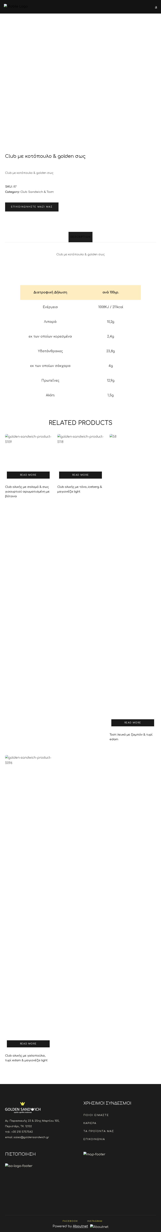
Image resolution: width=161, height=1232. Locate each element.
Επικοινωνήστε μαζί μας (32, 207)
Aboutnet (80, 1226)
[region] (80, 341)
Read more (28, 475)
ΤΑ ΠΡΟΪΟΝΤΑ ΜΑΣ (98, 1131)
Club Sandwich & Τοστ (37, 192)
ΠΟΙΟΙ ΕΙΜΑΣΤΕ (96, 1115)
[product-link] (28, 469)
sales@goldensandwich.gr (31, 1137)
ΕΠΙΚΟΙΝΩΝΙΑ (94, 1139)
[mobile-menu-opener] (156, 6)
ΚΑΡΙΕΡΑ (89, 1123)
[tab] (81, 237)
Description (80, 237)
